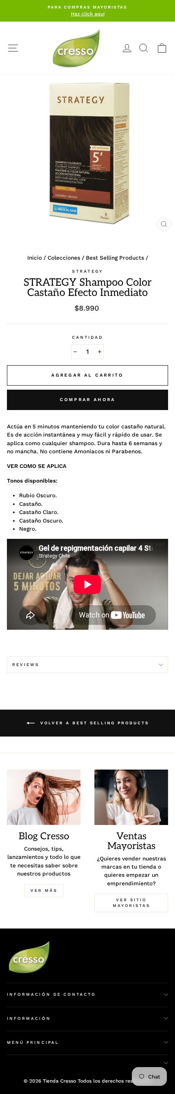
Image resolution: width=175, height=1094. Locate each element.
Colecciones (64, 257)
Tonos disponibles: (32, 480)
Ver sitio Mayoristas (131, 903)
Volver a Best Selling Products (93, 723)
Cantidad (87, 337)
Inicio (34, 257)
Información (29, 1018)
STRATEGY (87, 271)
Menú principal (33, 1042)
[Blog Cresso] (44, 797)
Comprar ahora (88, 399)
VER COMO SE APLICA (36, 466)
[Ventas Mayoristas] (131, 797)
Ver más (44, 890)
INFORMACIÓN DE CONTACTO (51, 994)
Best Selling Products (115, 257)
